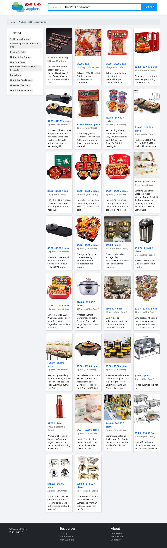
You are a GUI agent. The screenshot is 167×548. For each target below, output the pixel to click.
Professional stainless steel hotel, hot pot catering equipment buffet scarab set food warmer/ (58, 503)
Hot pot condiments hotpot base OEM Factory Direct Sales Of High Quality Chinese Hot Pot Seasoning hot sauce (58, 74)
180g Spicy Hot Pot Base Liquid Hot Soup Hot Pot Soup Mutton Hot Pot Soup (59, 205)
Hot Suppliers (66, 536)
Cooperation (117, 533)
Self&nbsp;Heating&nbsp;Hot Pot (24, 45)
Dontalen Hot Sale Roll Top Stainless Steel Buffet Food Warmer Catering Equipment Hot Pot (87, 503)
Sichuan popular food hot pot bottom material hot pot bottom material (116, 77)
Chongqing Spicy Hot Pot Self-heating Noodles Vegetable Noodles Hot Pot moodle (87, 260)
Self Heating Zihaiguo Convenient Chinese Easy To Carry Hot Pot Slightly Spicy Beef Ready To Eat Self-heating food (116, 138)
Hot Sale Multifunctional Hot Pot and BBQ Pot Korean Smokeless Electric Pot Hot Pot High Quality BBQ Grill (88, 381)
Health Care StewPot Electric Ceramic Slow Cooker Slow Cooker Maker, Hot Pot (87, 443)
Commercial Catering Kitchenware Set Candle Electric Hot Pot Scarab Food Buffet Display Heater (117, 442)
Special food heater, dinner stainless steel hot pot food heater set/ (146, 445)
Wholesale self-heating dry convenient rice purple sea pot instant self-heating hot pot (146, 322)
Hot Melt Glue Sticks (20, 57)
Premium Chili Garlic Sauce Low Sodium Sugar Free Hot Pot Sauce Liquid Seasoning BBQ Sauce (58, 442)
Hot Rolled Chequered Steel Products (23, 68)
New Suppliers (67, 539)
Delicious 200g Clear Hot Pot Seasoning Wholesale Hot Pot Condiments (88, 77)
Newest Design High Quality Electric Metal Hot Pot (145, 263)
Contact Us (116, 539)
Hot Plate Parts (17, 62)
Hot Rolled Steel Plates (21, 80)
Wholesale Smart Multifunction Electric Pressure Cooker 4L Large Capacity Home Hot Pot (87, 321)
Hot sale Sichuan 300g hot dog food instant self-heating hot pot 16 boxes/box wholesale (117, 205)
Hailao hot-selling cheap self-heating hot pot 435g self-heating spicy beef (88, 205)
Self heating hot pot (20, 39)
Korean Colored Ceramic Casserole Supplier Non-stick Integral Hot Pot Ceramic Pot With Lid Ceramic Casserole (117, 381)
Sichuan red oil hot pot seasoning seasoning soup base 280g (146, 79)
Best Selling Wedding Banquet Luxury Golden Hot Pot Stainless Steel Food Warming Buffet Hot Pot (59, 381)
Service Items (117, 536)
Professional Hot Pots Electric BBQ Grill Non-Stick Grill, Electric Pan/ (146, 143)
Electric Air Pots (17, 51)
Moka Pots (15, 74)
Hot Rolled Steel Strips (21, 90)
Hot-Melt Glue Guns (20, 85)
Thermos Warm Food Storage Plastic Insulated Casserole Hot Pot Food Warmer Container (117, 260)
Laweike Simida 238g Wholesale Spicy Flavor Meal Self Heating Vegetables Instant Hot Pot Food (58, 321)
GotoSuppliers (18, 528)
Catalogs (64, 533)
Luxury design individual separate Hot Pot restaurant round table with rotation (117, 322)
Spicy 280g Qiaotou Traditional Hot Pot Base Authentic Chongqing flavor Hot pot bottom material (88, 140)
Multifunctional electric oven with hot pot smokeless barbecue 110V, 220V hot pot (58, 262)
